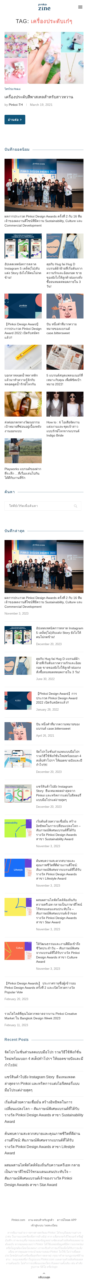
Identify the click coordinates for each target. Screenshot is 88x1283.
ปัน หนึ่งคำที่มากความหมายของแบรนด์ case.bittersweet (61, 328)
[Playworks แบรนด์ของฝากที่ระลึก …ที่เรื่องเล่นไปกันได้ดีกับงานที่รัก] (23, 450)
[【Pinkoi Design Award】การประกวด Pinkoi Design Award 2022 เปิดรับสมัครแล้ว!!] (23, 306)
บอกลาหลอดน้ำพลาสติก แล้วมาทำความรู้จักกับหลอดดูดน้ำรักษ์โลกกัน (21, 380)
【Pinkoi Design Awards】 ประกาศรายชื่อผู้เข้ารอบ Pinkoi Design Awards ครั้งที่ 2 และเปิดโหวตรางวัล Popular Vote (40, 988)
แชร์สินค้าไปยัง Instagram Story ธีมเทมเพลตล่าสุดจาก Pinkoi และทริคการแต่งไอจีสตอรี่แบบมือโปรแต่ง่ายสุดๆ (58, 793)
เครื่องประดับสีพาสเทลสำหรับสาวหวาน (39, 97)
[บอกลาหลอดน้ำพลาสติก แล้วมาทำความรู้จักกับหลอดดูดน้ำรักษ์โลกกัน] (23, 357)
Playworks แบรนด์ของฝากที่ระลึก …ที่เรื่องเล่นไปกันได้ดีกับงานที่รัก (23, 473)
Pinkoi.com (18, 1220)
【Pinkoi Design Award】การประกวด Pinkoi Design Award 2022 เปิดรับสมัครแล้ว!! (23, 330)
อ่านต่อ (13, 119)
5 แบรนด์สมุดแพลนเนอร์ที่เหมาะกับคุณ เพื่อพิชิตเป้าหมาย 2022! (64, 380)
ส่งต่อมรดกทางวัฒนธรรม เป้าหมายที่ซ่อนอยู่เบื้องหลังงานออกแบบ (23, 426)
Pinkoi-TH (16, 104)
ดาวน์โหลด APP (66, 1220)
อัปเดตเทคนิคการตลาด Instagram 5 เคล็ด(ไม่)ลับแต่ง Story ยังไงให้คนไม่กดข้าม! (23, 270)
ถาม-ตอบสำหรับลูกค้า (41, 1220)
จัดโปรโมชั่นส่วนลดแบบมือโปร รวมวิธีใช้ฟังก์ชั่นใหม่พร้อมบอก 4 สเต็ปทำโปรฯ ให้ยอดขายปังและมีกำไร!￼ (59, 758)
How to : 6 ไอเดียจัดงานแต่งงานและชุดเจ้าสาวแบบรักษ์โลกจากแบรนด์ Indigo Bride (63, 428)
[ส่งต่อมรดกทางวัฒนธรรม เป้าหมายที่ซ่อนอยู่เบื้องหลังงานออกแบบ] (23, 404)
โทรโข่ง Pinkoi (12, 89)
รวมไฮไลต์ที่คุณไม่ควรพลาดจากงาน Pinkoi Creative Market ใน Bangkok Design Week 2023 (41, 1016)
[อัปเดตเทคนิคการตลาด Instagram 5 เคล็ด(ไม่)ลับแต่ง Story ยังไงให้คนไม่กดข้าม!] (23, 246)
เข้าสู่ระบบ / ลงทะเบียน (44, 1225)
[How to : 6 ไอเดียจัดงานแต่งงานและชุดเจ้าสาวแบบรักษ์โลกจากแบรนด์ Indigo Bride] (65, 404)
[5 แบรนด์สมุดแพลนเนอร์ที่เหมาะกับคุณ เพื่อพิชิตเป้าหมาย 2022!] (65, 357)
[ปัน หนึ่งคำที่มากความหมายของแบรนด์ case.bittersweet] (65, 306)
